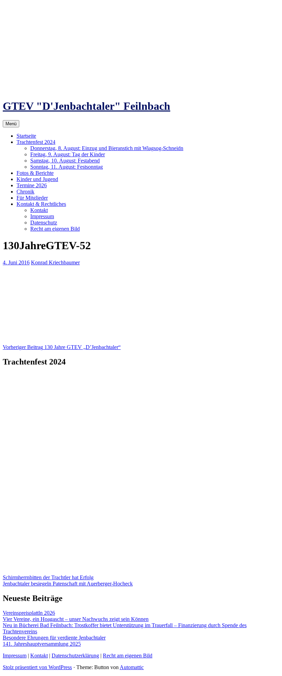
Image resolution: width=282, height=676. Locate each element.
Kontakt (39, 210)
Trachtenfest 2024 (36, 142)
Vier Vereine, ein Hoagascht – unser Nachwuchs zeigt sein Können (76, 619)
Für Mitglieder (32, 198)
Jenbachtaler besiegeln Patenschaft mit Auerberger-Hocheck (68, 584)
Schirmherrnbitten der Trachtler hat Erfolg (48, 577)
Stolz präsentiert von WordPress (37, 667)
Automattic (132, 667)
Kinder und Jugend (37, 179)
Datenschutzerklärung (75, 655)
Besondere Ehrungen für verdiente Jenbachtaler (54, 638)
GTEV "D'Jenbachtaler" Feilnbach (86, 106)
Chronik (25, 191)
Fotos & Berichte (35, 173)
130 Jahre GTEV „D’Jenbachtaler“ (62, 347)
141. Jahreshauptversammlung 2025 (42, 644)
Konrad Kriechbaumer (55, 262)
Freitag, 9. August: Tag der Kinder (67, 154)
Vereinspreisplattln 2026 (29, 613)
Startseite (26, 136)
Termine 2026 (32, 185)
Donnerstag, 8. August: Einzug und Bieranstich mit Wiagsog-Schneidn (106, 148)
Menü (11, 123)
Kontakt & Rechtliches (41, 204)
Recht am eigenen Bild (55, 229)
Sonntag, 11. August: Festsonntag (66, 167)
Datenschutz (43, 222)
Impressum (42, 216)
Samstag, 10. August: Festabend (65, 160)
